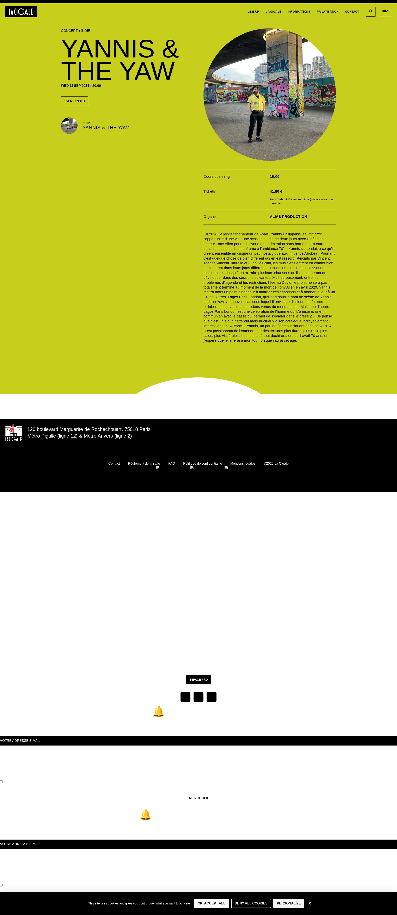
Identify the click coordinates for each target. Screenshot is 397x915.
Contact (352, 11)
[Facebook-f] (359, 434)
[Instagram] (369, 434)
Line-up (253, 11)
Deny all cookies (251, 903)
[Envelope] (389, 434)
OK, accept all (211, 903)
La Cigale (273, 11)
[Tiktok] (379, 434)
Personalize (289, 903)
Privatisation (327, 11)
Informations (299, 11)
